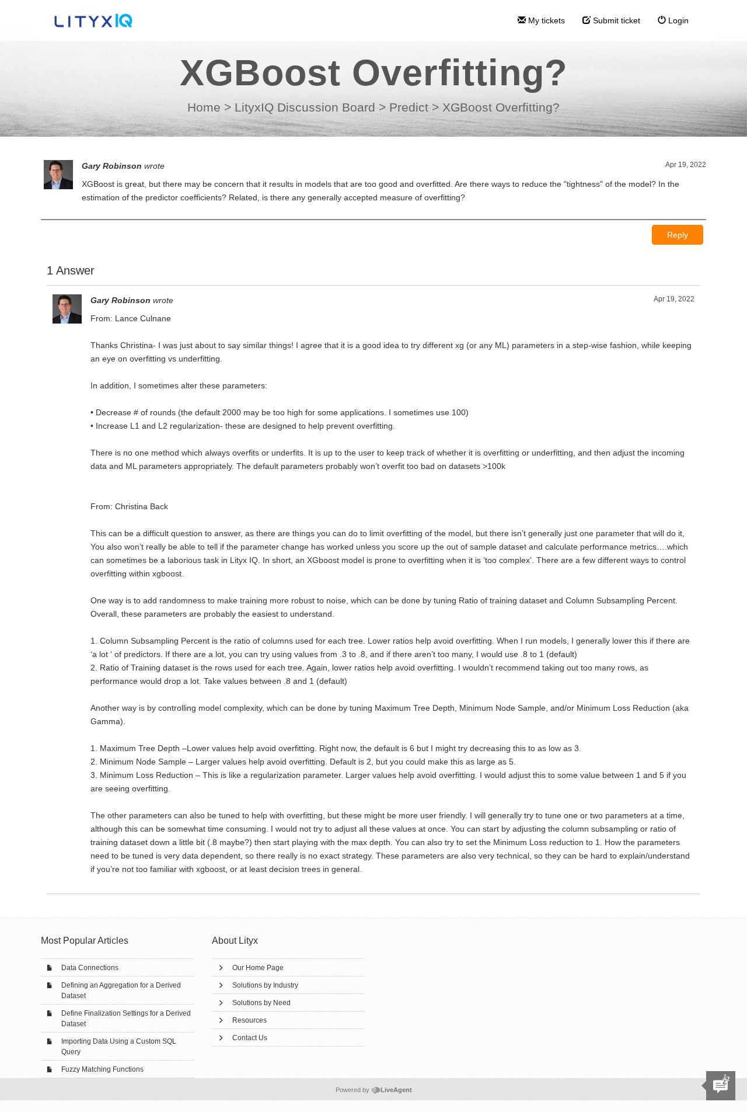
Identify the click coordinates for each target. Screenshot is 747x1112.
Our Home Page (258, 968)
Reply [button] (677, 234)
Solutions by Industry (265, 985)
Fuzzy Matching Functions (102, 1069)
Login (677, 20)
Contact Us (249, 1038)
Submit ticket (615, 20)
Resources (249, 1020)
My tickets (545, 20)
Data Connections (89, 968)
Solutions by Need (261, 1003)
